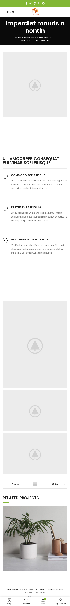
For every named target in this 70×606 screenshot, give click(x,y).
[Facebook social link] (26, 3)
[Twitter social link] (30, 3)
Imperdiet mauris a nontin (37, 37)
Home (18, 37)
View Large (64, 508)
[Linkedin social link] (39, 3)
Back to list (35, 484)
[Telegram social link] (43, 3)
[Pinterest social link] (35, 3)
